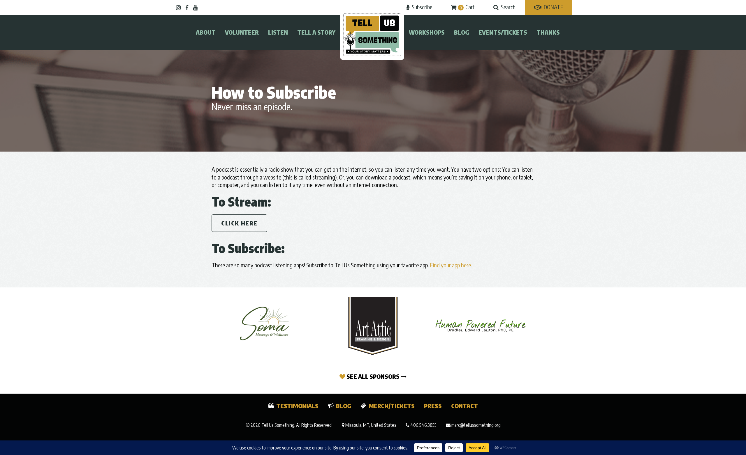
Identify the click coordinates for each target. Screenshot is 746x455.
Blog (461, 32)
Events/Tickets (502, 32)
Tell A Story (316, 32)
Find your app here (450, 265)
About (206, 32)
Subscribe (422, 6)
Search (508, 6)
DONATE (553, 6)
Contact (464, 405)
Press (433, 405)
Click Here (239, 223)
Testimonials (297, 405)
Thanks (548, 32)
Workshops (427, 32)
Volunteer (242, 32)
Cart (467, 6)
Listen (278, 32)
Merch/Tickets (392, 405)
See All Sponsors (373, 376)
